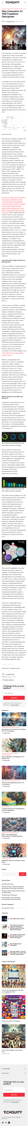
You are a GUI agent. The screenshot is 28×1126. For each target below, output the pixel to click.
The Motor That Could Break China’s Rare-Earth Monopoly (13, 891)
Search (4, 869)
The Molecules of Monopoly (9, 895)
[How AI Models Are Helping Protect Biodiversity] (14, 745)
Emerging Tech (5, 832)
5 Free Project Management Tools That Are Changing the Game (12, 991)
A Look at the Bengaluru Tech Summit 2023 (12, 1051)
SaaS (25, 8)
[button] (3, 2)
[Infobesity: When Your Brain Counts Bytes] (14, 850)
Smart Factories (15, 727)
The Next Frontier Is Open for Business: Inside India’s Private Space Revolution (13, 887)
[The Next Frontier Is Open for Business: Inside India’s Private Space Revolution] (4, 927)
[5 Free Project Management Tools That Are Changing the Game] (14, 976)
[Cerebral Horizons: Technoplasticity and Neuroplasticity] (14, 798)
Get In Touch (5, 1073)
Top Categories (6, 1068)
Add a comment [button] (9, 680)
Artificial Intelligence (8, 8)
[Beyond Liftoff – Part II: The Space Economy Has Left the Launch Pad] (4, 953)
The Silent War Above (8, 884)
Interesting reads (18, 8)
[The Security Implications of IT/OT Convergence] (14, 772)
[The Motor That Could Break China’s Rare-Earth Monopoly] (4, 936)
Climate (16, 753)
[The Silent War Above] (4, 918)
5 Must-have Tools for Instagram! (11, 1021)
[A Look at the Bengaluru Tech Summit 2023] (14, 1036)
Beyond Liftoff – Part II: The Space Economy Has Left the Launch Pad (11, 898)
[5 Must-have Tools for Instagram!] (14, 1007)
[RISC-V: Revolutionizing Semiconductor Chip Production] (14, 824)
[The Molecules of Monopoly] (4, 944)
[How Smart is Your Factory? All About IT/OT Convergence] (14, 719)
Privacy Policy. (15, 705)
